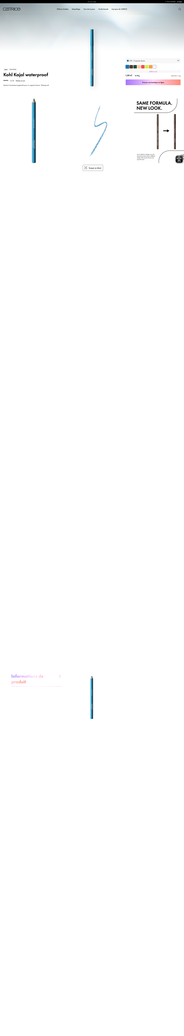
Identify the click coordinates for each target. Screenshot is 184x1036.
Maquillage (76, 9)
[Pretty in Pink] (143, 66)
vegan (5, 69)
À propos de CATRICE (119, 9)
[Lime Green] (146, 66)
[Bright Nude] (139, 66)
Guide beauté (103, 9)
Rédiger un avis (20, 80)
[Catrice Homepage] (13, 9)
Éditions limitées (62, 9)
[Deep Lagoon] (135, 66)
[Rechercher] (179, 9)
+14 (154, 66)
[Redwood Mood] (131, 66)
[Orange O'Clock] (150, 66)
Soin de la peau (89, 9)
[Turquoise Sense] (127, 66)
